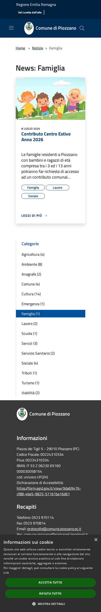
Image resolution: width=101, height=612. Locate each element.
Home (20, 48)
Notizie (37, 48)
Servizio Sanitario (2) (38, 353)
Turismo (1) (30, 383)
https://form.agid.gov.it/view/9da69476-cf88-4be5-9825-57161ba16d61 (49, 491)
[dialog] (50, 573)
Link (6, 573)
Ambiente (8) (32, 264)
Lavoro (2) (29, 323)
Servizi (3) (29, 343)
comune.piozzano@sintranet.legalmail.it (56, 534)
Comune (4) (31, 284)
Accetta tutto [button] (50, 582)
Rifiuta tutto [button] (50, 594)
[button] (50, 604)
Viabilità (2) (30, 393)
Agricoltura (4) (33, 254)
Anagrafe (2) (31, 274)
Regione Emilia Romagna (36, 4)
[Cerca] (82, 28)
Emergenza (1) (33, 304)
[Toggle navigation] (11, 28)
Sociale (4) (30, 363)
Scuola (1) (29, 333)
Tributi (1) (29, 373)
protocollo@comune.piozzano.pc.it (54, 529)
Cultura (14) (31, 294)
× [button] (95, 540)
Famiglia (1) (31, 313)
